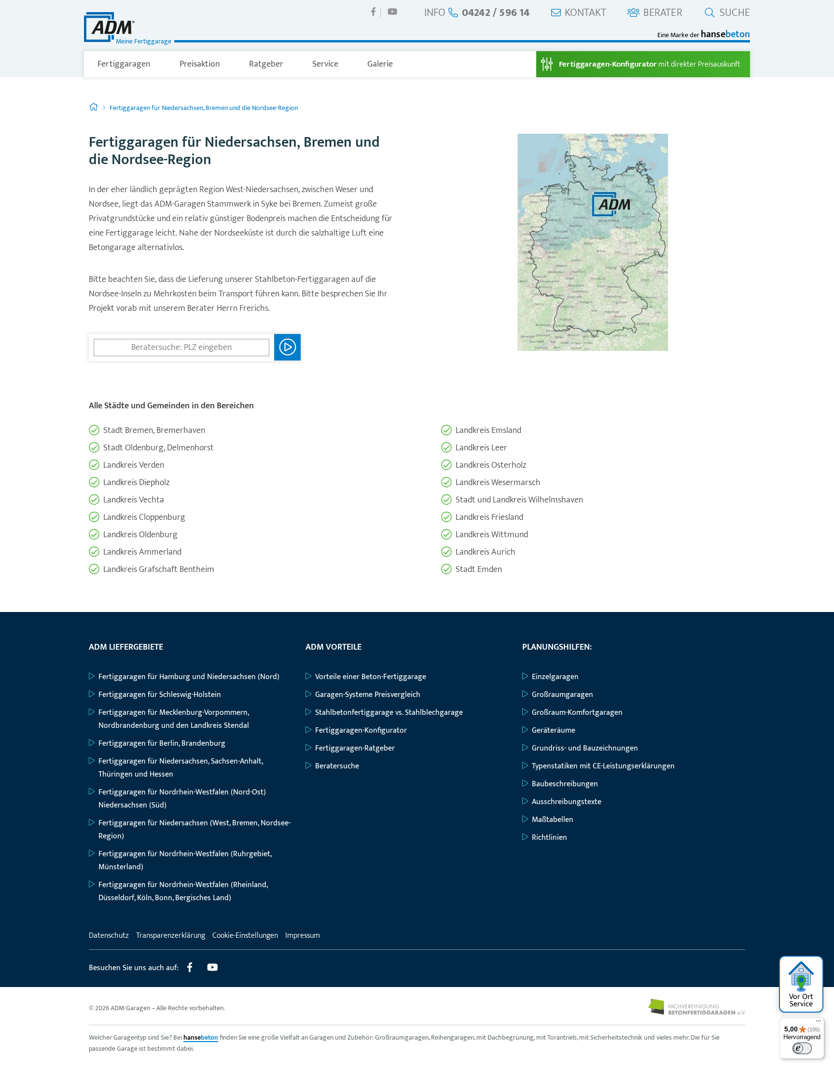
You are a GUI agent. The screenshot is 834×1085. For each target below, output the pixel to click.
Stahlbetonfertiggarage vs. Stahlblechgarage (389, 712)
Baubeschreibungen (565, 784)
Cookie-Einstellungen (245, 935)
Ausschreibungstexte (566, 801)
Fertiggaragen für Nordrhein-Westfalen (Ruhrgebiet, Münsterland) (184, 861)
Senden (287, 347)
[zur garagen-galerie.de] (696, 1012)
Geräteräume (553, 730)
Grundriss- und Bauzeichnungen (585, 748)
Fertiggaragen (124, 64)
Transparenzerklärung (170, 935)
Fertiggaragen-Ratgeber (355, 748)
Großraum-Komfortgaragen (577, 712)
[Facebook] (373, 11)
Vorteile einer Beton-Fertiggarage (370, 676)
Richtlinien (549, 837)
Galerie (380, 64)
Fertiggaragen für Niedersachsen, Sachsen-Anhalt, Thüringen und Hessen (180, 768)
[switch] (802, 1048)
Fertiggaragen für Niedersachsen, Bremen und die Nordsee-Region (204, 107)
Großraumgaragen (562, 694)
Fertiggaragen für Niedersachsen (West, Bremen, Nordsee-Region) (194, 830)
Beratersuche (337, 766)
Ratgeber (266, 64)
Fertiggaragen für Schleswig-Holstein (159, 694)
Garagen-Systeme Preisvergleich (367, 694)
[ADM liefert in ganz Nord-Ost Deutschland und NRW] (593, 348)
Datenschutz (109, 935)
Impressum (302, 935)
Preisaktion (200, 64)
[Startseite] (93, 107)
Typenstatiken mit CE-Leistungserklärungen (603, 766)
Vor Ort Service (801, 1000)
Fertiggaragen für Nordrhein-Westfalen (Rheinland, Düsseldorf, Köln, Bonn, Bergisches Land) (182, 891)
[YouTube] (392, 11)
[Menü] (818, 1023)
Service (325, 64)
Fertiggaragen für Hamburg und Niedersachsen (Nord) (188, 676)
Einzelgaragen (555, 676)
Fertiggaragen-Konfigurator (361, 730)
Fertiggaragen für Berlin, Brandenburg (161, 743)
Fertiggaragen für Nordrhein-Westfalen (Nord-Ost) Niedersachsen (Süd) (182, 799)
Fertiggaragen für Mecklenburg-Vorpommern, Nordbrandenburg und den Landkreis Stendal (173, 719)
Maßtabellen (552, 819)
